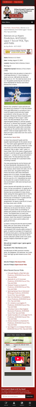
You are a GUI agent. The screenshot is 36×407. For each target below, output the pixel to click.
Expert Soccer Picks (21, 264)
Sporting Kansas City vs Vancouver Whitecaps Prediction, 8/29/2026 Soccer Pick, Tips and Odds (18, 293)
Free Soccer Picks (20, 262)
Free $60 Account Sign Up (18, 368)
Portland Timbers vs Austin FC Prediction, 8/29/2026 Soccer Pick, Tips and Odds (19, 287)
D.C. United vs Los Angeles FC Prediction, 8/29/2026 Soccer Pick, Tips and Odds (19, 305)
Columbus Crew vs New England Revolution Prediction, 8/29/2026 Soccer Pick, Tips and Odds (18, 311)
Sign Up (6, 405)
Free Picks (7, 28)
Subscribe (29, 396)
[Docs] (13, 13)
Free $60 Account (8, 2)
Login (14, 405)
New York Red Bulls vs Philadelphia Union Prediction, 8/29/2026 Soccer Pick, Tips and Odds (19, 299)
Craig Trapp (18, 349)
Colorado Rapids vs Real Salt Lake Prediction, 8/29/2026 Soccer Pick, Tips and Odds (19, 275)
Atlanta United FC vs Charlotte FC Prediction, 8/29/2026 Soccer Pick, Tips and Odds (19, 323)
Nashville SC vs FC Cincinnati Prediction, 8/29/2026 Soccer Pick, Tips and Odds (19, 281)
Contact (22, 405)
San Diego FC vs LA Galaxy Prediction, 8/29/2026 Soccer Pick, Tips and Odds (20, 328)
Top (30, 405)
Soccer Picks (15, 28)
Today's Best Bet (18, 2)
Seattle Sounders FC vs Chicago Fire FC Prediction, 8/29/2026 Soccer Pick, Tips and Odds (20, 317)
